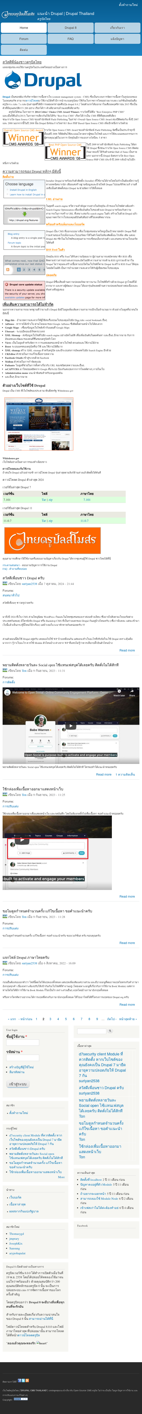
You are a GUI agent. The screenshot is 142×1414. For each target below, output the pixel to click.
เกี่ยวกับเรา (117, 27)
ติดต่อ (24, 49)
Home (24, 27)
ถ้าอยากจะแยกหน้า (93, 1194)
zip (50, 499)
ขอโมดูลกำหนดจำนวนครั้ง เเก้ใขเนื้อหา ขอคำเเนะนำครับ (47, 911)
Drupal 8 (71, 27)
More (61, 1177)
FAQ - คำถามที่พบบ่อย (15, 568)
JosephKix (16, 1243)
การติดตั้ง (9, 682)
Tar (44, 499)
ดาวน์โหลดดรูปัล (29, 1335)
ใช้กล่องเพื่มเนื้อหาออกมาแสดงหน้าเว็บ (33, 789)
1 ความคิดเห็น (125, 774)
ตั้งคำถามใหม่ (128, 4)
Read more (127, 650)
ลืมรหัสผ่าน (16, 1072)
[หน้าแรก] (18, 15)
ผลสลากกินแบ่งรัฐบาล (24, 1211)
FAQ (71, 39)
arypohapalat (17, 1253)
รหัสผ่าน (14, 1051)
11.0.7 (84, 520)
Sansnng (14, 1248)
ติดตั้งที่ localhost (91, 1179)
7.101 (87, 499)
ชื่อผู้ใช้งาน (16, 1036)
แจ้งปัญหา (117, 39)
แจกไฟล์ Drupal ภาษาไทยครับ (26, 957)
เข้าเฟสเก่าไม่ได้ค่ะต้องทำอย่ (99, 1208)
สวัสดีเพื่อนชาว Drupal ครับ (23, 578)
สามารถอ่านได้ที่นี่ (41, 1318)
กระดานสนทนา (11, 565)
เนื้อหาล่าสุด (17, 1204)
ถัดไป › (112, 1019)
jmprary (14, 1238)
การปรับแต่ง (10, 806)
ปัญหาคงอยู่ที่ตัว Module (96, 1184)
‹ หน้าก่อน (25, 1019)
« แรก (12, 1019)
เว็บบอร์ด (15, 1197)
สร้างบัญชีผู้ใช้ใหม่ (21, 1067)
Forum (23, 39)
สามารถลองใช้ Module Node (99, 1198)
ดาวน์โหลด (32, 100)
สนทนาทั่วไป (11, 595)
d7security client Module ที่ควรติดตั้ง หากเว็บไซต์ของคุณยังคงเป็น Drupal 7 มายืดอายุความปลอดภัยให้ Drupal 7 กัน (35, 1139)
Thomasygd (16, 1233)
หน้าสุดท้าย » (128, 1019)
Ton (24, 670)
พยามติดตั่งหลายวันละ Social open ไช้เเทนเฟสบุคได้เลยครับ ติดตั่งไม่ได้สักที (61, 664)
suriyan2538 (29, 584)
